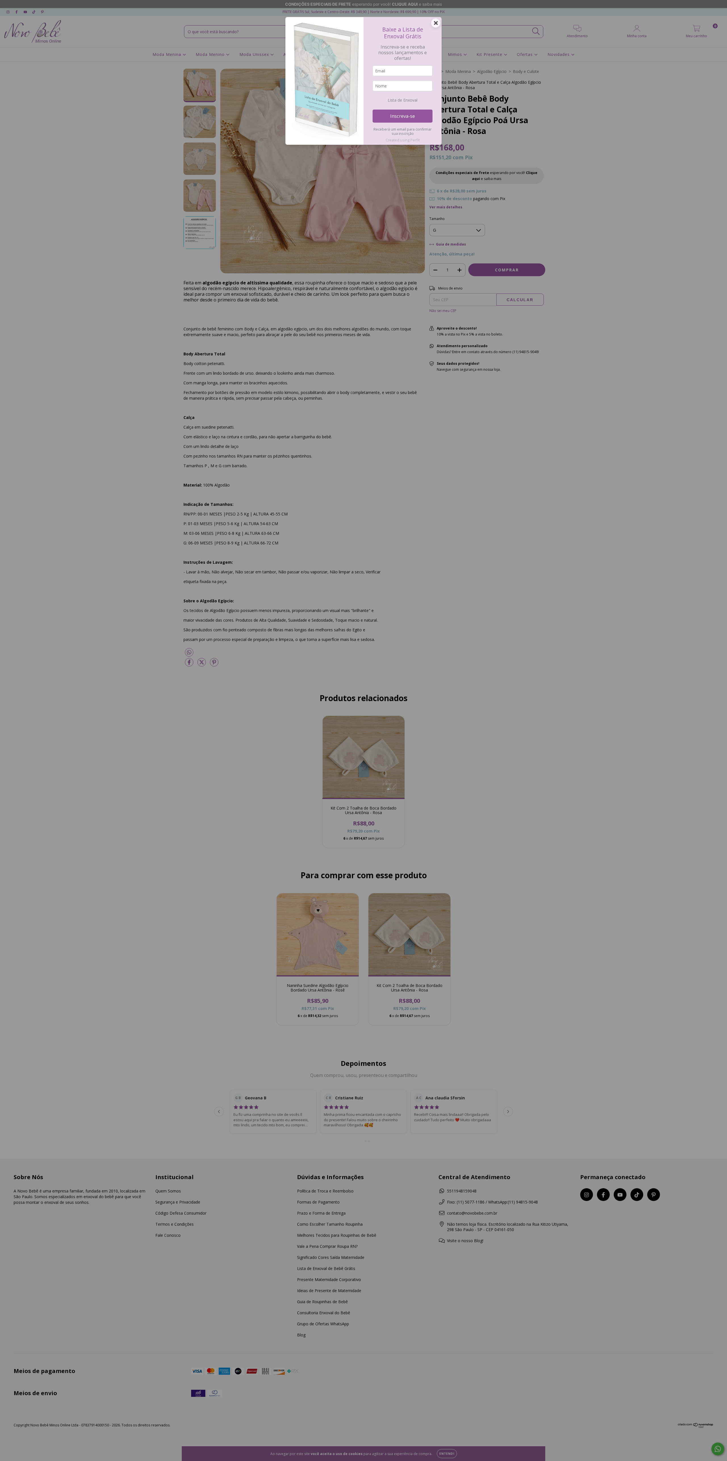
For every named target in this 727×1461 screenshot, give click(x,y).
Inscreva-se (402, 116)
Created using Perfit (403, 139)
